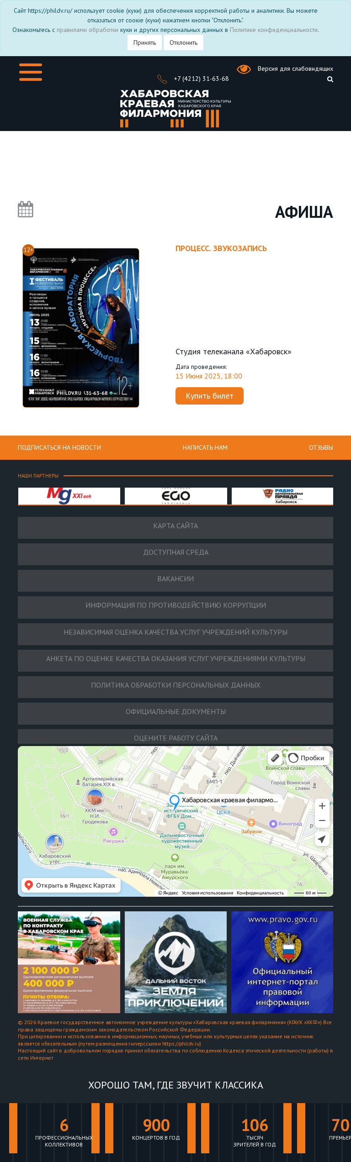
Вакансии (175, 578)
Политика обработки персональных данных (176, 685)
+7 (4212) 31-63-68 (200, 78)
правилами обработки (87, 30)
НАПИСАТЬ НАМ (205, 447)
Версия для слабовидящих (294, 68)
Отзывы (321, 447)
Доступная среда (175, 552)
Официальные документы (176, 711)
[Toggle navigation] (30, 72)
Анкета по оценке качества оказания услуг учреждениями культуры (175, 658)
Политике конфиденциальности (274, 30)
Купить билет (210, 395)
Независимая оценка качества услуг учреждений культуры (175, 632)
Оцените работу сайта (176, 738)
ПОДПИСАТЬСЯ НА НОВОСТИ (59, 447)
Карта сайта (175, 525)
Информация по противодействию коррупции (175, 605)
